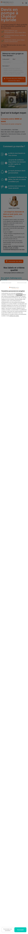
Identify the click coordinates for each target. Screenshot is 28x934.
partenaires (19, 294)
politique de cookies (14, 315)
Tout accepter (20, 929)
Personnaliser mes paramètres (7, 929)
